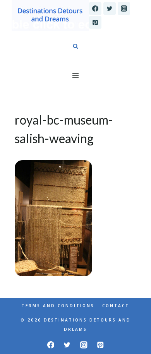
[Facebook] (95, 8)
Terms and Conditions (58, 305)
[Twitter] (109, 8)
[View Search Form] (75, 46)
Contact (115, 305)
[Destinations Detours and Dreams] (50, 15)
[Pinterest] (95, 22)
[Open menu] (76, 75)
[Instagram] (124, 8)
